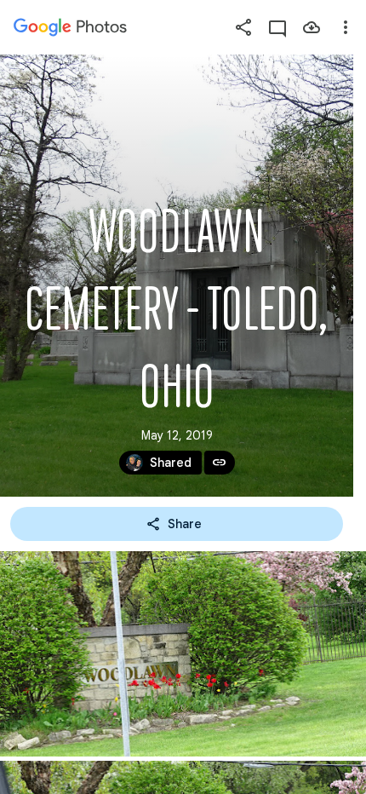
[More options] (346, 27)
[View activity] (277, 27)
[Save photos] (312, 27)
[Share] (243, 27)
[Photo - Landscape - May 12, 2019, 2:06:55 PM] (183, 654)
